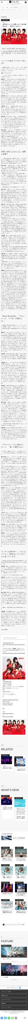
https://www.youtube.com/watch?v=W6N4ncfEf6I (14, 653)
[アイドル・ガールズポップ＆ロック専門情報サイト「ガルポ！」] (14, 1)
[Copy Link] (16, 1018)
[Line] (9, 1018)
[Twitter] (5, 1018)
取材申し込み (5, 995)
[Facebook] (2, 1018)
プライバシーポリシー (7, 1007)
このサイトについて (6, 999)
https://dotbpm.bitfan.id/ (8, 713)
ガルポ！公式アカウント (12, 987)
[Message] (12, 1018)
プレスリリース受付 (6, 991)
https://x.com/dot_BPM (8, 716)
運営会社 (4, 1003)
